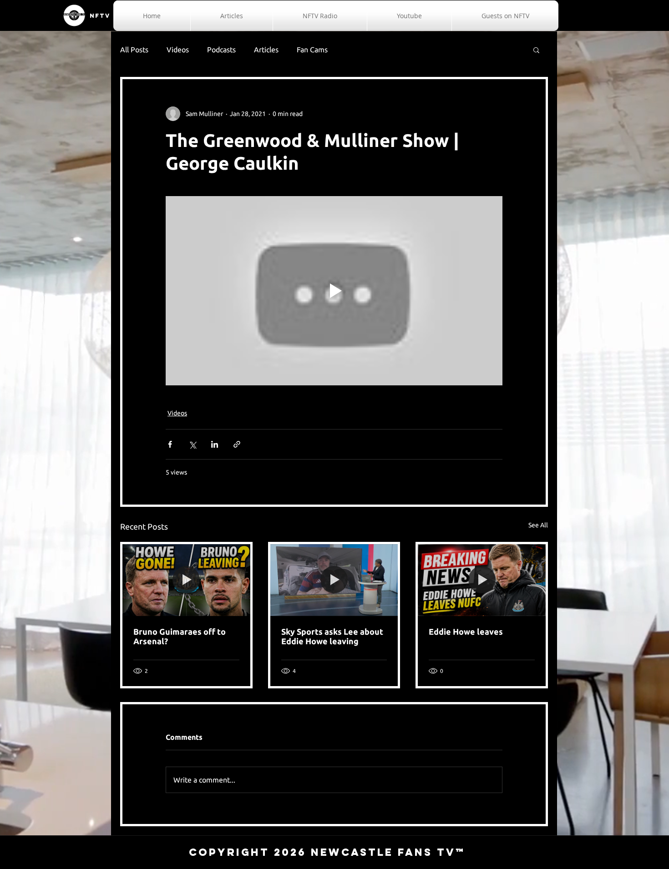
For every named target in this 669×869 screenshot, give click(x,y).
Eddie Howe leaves (466, 631)
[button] (536, 49)
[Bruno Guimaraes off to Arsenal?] (186, 580)
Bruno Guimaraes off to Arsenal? (179, 636)
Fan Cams (312, 49)
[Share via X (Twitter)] (192, 444)
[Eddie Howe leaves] (482, 580)
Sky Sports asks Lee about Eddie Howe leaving (332, 636)
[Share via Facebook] (170, 444)
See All (538, 525)
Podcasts (221, 49)
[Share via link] (237, 444)
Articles (266, 49)
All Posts (134, 49)
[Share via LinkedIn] (214, 444)
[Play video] (334, 290)
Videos (178, 49)
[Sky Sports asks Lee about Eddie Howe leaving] (334, 580)
